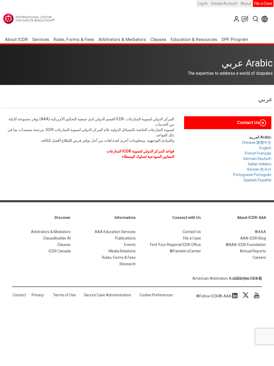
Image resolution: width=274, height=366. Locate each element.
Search (256, 19)
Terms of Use (64, 295)
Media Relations (122, 251)
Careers (259, 257)
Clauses (158, 39)
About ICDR (16, 39)
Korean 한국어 (259, 169)
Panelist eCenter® (185, 251)
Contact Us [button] (248, 122)
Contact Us (237, 19)
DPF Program (235, 39)
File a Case (263, 3)
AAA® (260, 232)
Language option (265, 19)
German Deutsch (257, 158)
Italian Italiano (259, 164)
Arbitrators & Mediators (51, 232)
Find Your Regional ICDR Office (175, 244)
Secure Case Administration (107, 295)
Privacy (38, 295)
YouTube (255, 295)
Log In (203, 3)
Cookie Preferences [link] (156, 295)
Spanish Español (257, 180)
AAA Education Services (115, 232)
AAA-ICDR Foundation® (246, 244)
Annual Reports (253, 251)
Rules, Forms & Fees (74, 39)
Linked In (236, 295)
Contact (19, 295)
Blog (246, 19)
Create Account (224, 3)
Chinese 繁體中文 (256, 142)
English (265, 148)
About (246, 3)
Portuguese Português (252, 175)
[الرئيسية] (40, 18)
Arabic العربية (260, 137)
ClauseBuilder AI (57, 238)
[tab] (227, 122)
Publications (125, 238)
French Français (258, 153)
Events (130, 244)
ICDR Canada (60, 251)
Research (128, 264)
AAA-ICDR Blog (253, 238)
